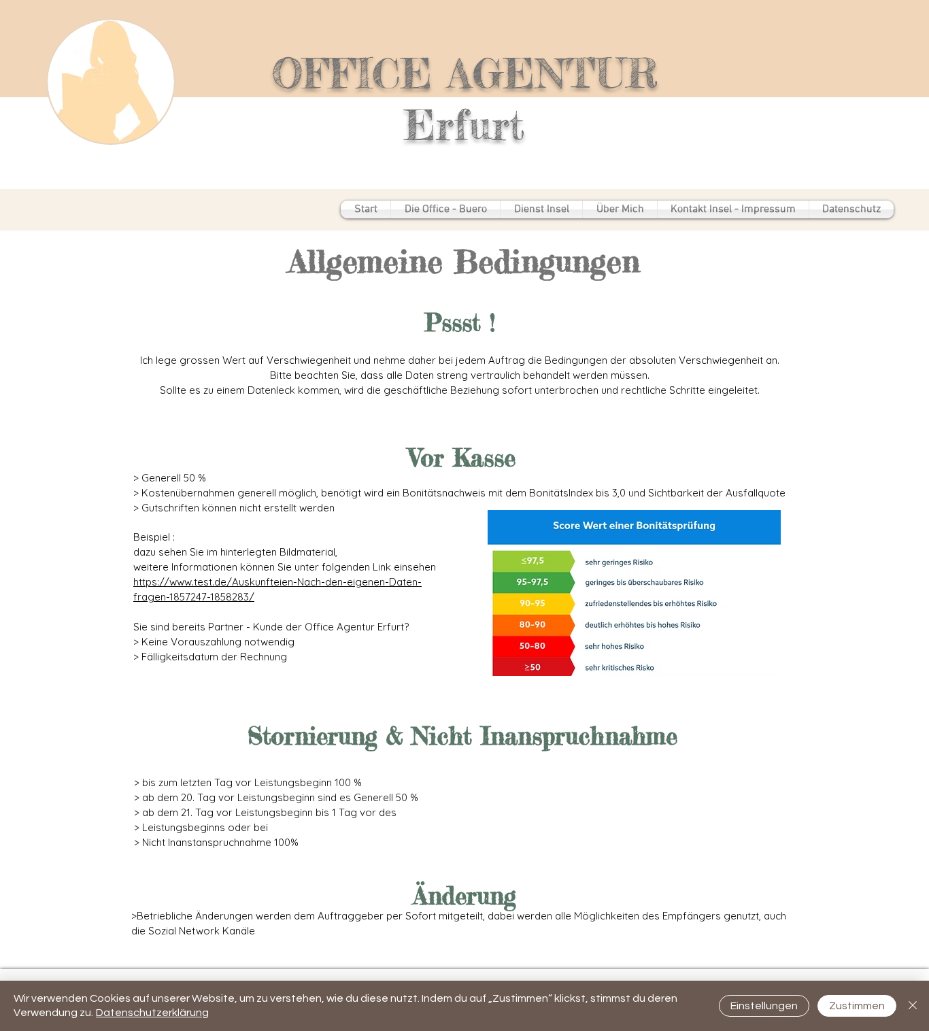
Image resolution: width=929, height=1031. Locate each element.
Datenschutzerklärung (152, 1012)
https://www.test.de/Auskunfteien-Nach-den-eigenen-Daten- (277, 581)
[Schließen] (913, 1006)
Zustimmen (857, 1005)
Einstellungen (764, 1005)
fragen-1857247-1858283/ (193, 596)
